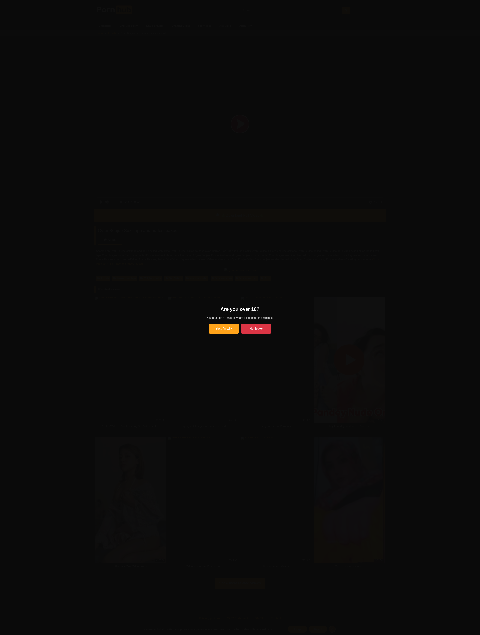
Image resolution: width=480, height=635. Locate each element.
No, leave (256, 328)
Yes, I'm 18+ (224, 328)
